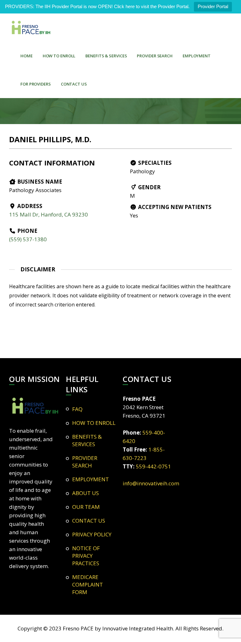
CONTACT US (74, 84)
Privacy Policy (91, 534)
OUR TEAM (86, 506)
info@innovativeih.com (151, 483)
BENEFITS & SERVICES (106, 56)
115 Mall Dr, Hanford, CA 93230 (48, 214)
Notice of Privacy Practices (86, 556)
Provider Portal (213, 6)
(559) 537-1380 (28, 239)
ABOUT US (85, 493)
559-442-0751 (153, 466)
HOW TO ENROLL (59, 56)
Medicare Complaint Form (87, 584)
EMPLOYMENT (197, 56)
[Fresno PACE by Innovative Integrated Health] (31, 27)
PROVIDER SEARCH (155, 56)
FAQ (77, 409)
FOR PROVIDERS (35, 84)
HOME (26, 56)
